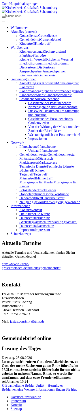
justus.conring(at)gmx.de (27, 321)
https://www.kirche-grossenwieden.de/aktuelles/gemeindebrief (31, 266)
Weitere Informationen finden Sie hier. (50, 389)
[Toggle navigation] (3, 21)
